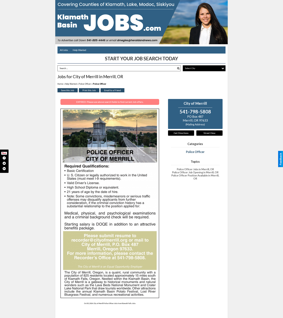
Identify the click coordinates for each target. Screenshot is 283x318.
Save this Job (67, 90)
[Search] (178, 68)
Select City (190, 68)
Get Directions (181, 133)
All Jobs (64, 50)
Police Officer (85, 84)
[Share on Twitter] (4, 163)
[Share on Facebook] (4, 158)
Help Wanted (79, 50)
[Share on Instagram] (4, 169)
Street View (209, 133)
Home (60, 84)
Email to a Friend (112, 90)
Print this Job (89, 90)
